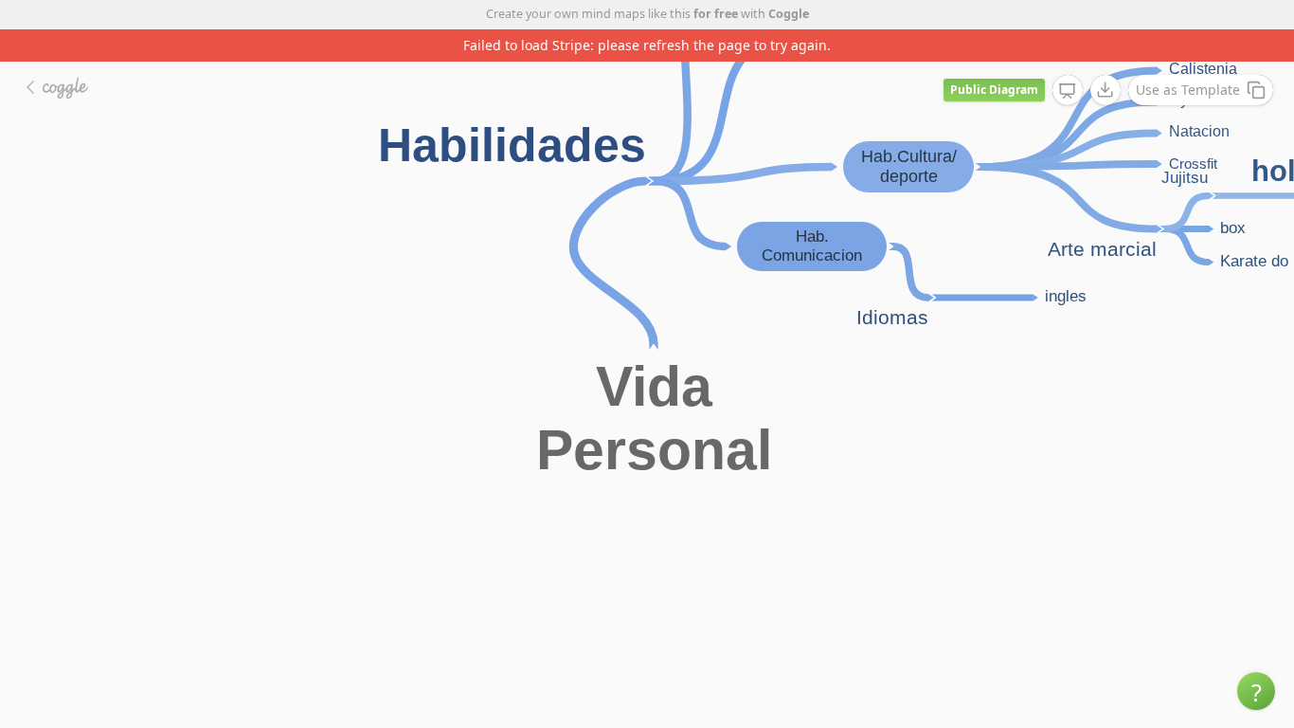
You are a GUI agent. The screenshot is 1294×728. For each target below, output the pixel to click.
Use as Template (1188, 90)
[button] (1256, 691)
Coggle (788, 14)
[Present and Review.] (1067, 91)
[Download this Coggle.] (1105, 90)
